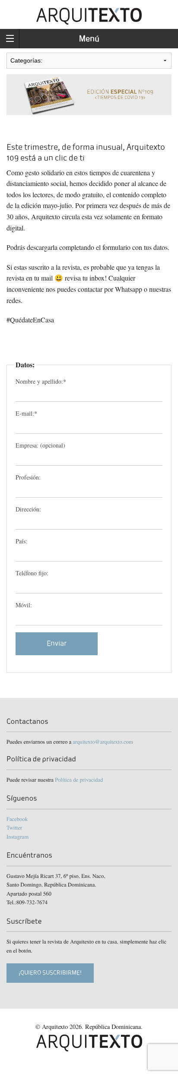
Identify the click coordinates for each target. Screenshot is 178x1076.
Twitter (14, 827)
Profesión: (28, 477)
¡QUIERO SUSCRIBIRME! (50, 972)
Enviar (57, 643)
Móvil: (24, 605)
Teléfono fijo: (32, 573)
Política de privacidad (79, 779)
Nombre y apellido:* (41, 381)
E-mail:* (26, 413)
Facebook (17, 819)
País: (21, 541)
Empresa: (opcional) (40, 445)
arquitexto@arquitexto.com (103, 741)
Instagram (17, 836)
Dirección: (28, 509)
